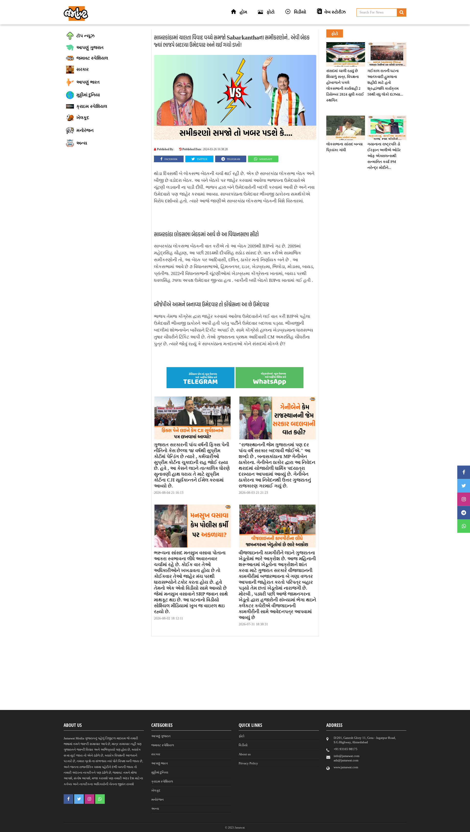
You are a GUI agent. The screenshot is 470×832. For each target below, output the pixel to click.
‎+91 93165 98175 (345, 749)
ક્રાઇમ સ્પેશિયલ (162, 781)
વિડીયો (243, 745)
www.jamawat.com (346, 767)
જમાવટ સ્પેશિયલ (162, 745)
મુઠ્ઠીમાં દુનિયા (159, 772)
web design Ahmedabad (260, 827)
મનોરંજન (157, 799)
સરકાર (155, 754)
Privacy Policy (248, 763)
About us (245, 754)
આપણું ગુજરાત (161, 736)
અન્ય (155, 808)
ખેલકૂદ (155, 790)
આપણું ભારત (159, 763)
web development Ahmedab (303, 827)
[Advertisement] (235, 675)
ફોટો (241, 736)
